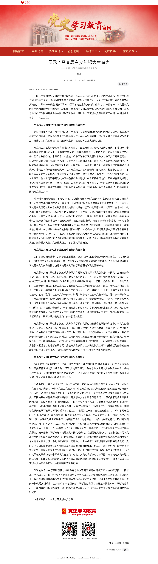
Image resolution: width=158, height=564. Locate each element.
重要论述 (37, 51)
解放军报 (91, 80)
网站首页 (19, 51)
